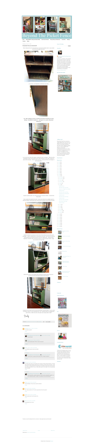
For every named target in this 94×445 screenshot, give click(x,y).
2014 (59, 217)
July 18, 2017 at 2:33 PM (32, 394)
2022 (59, 168)
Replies (27, 333)
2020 (59, 171)
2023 (59, 166)
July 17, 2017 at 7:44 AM (46, 335)
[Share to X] (48, 321)
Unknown (26, 328)
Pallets (28, 41)
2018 (59, 174)
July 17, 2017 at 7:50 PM (35, 340)
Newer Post (25, 430)
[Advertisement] (47, 7)
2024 (59, 165)
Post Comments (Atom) (31, 432)
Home (23, 39)
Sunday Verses (61, 190)
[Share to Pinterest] (49, 321)
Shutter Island (64, 266)
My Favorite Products (45, 39)
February (60, 210)
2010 (59, 223)
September (61, 181)
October (60, 180)
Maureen (29, 340)
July (60, 184)
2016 (59, 214)
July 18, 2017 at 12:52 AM (31, 362)
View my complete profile (61, 70)
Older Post (53, 430)
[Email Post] (43, 321)
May (60, 206)
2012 (59, 220)
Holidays (68, 39)
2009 (59, 224)
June (60, 204)
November (61, 178)
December (61, 177)
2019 (59, 172)
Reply (26, 331)
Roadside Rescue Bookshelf (64, 193)
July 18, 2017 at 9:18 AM (32, 382)
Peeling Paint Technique (66, 246)
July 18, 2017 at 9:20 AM (31, 388)
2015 (59, 215)
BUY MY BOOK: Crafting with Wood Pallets (33, 39)
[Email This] (46, 321)
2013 (59, 218)
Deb (25, 362)
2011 (59, 221)
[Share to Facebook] (48, 321)
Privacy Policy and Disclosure (55, 39)
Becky (26, 394)
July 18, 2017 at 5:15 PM (31, 400)
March (60, 209)
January (60, 212)
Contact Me (63, 39)
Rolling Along (64, 251)
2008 (59, 226)
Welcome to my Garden (66, 236)
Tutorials (24, 41)
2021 (59, 169)
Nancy (26, 382)
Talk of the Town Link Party (63, 187)
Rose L (26, 347)
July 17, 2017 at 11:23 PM (32, 347)
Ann (25, 388)
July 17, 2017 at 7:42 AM (33, 328)
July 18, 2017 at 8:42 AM (46, 354)
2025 (59, 163)
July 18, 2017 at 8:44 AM (46, 373)
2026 (59, 162)
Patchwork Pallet (65, 276)
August (60, 183)
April (60, 207)
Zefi (25, 400)
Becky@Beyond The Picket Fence (33, 335)
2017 (59, 175)
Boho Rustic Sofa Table (63, 201)
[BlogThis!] (47, 321)
